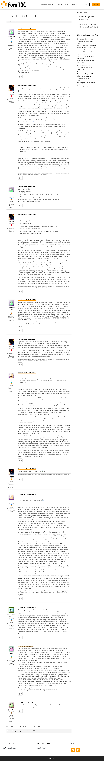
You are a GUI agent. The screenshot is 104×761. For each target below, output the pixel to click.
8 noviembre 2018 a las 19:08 (27, 469)
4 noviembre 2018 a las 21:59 (27, 339)
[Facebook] (73, 750)
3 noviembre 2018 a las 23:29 (27, 85)
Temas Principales (45, 4)
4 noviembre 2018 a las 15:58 (27, 186)
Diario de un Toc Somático (85, 39)
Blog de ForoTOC (42, 748)
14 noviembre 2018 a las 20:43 (27, 607)
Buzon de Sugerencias (87, 17)
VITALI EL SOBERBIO (83, 65)
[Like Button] (19, 77)
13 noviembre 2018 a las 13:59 (27, 494)
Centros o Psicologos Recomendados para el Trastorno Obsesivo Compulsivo (87, 74)
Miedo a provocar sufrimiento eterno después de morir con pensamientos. (86, 48)
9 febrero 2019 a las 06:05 (25, 646)
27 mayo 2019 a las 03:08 (25, 702)
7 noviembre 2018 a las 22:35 (27, 372)
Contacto (75, 4)
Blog (66, 4)
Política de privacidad (9, 748)
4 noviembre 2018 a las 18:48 (27, 300)
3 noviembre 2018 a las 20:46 (27, 29)
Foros (58, 4)
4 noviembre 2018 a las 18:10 (27, 214)
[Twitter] (78, 750)
